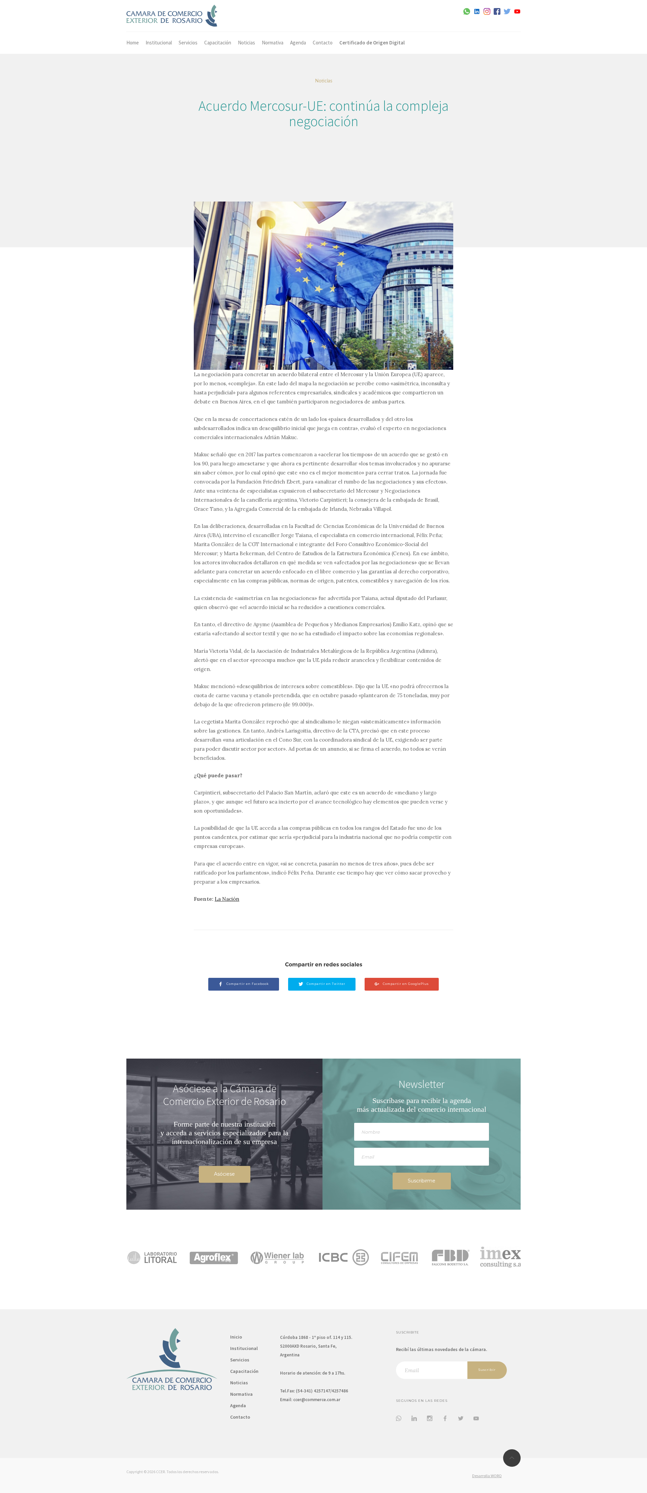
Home (132, 42)
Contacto (323, 42)
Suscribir (487, 1369)
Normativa (272, 42)
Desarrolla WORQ (487, 1475)
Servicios (188, 42)
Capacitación (217, 42)
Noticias (246, 42)
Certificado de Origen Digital (372, 42)
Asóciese (224, 1174)
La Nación (227, 899)
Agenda (298, 42)
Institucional (159, 42)
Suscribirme (421, 1181)
